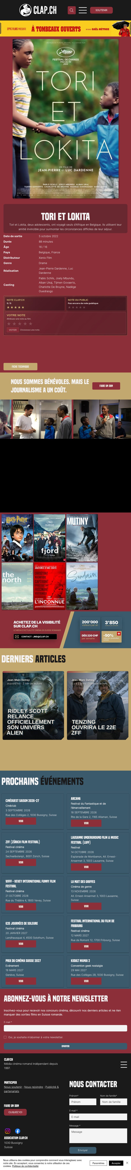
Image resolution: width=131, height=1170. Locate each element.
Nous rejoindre (33, 1087)
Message (74, 1125)
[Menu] (82, 10)
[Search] (72, 10)
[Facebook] (17, 1131)
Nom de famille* (108, 1095)
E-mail (8, 1022)
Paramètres (98, 1163)
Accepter (116, 1163)
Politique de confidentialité (25, 1166)
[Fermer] (127, 1163)
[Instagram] (7, 1131)
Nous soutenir (13, 1087)
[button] (21, 821)
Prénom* (73, 1095)
